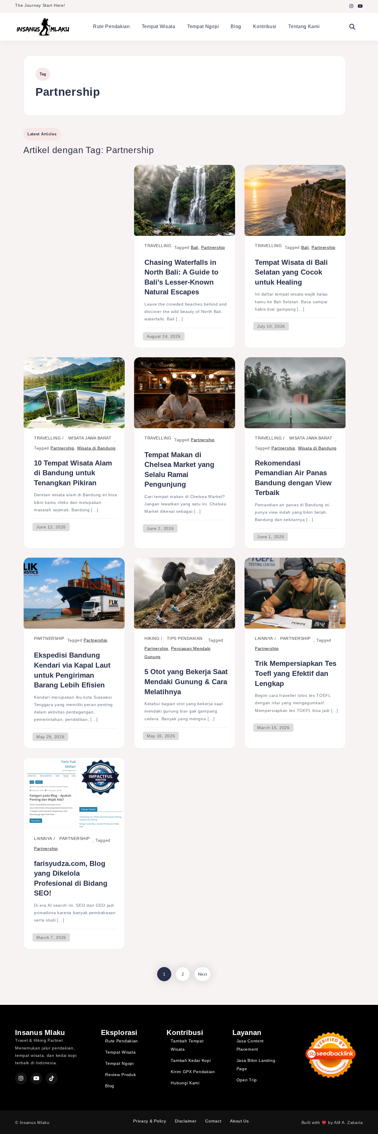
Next (202, 974)
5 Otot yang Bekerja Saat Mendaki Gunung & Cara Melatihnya (186, 681)
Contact (213, 1121)
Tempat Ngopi (203, 26)
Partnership (213, 247)
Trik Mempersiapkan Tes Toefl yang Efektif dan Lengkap (295, 673)
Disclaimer (185, 1121)
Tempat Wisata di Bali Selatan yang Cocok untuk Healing (291, 272)
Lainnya (264, 638)
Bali (194, 247)
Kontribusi (264, 26)
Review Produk (120, 1074)
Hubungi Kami (185, 1083)
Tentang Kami (304, 26)
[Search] (352, 27)
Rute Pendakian (111, 26)
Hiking (151, 638)
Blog (236, 26)
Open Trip (247, 1080)
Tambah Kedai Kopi (191, 1060)
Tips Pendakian (185, 638)
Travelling (157, 245)
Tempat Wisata (158, 26)
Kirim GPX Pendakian (193, 1071)
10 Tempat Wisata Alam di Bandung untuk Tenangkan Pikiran (73, 473)
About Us (239, 1121)
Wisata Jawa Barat (90, 438)
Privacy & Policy (149, 1121)
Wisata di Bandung (96, 448)
